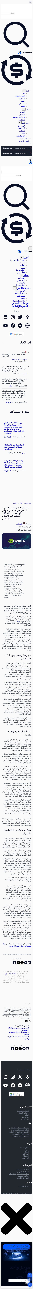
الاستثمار (22, 114)
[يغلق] (30, 1287)
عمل (23, 93)
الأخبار (21, 503)
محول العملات (24, 1186)
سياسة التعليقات (23, 1176)
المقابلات (22, 131)
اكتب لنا (26, 1156)
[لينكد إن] (5, 319)
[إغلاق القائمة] (30, 248)
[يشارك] (29, 1275)
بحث (23, 133)
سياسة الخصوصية (22, 1169)
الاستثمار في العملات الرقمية (19, 1132)
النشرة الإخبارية (24, 141)
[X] (20, 319)
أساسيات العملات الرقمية (20, 1130)
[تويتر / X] (30, 1021)
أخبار (27, 91)
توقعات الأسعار (24, 138)
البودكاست (25, 1119)
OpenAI (22, 954)
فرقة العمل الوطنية (19, 117)
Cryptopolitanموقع (10, 973)
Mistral (13, 954)
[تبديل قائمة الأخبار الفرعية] (24, 90)
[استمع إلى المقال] (29, 1279)
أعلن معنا (25, 1158)
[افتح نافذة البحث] (16, 50)
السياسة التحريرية (22, 1172)
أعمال (11, 386)
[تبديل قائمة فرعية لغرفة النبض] (20, 122)
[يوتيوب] (5, 327)
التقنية (15, 503)
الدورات (22, 112)
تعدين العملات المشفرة (21, 1134)
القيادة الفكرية (20, 136)
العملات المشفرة (20, 96)
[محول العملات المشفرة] (16, 244)
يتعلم (27, 109)
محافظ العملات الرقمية (21, 1136)
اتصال (27, 1152)
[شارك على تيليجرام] (25, 964)
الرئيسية (28, 503)
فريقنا (27, 1150)
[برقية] (20, 327)
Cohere (9, 954)
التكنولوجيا (22, 98)
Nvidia (18, 954)
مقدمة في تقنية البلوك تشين (19, 1128)
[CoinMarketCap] (27, 327)
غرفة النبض (25, 123)
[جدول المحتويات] (29, 1284)
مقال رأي (22, 103)
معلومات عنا (24, 1147)
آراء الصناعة (21, 128)
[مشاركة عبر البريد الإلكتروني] (18, 964)
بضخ (18, 621)
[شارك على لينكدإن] (29, 964)
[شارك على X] (22, 964)
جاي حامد (19, 524)
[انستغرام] (13, 319)
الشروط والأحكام (23, 1178)
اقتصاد (23, 101)
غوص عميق (21, 125)
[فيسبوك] (13, 327)
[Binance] (27, 319)
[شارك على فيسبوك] (14, 964)
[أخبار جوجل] (16, 335)
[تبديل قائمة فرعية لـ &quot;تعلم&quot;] (24, 109)
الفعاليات (26, 1154)
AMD (4, 954)
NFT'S (22, 283)
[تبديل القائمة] (30, 2)
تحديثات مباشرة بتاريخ (19, 359)
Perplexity (28, 954)
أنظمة (23, 106)
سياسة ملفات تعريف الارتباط (19, 1174)
